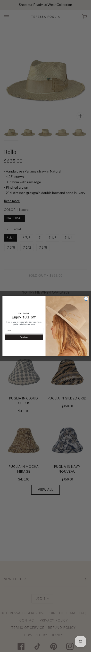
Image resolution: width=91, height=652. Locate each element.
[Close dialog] (86, 299)
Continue (24, 337)
